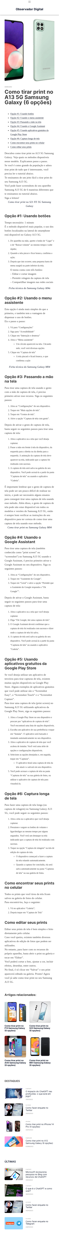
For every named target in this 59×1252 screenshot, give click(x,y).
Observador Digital (29, 9)
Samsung (8, 87)
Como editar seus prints (21, 147)
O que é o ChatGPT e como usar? (39, 1189)
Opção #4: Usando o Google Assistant (27, 126)
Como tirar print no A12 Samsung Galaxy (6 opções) (39, 1142)
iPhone (28, 1121)
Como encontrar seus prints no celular (27, 143)
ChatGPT (28, 1088)
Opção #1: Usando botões (22, 114)
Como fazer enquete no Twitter (37, 1109)
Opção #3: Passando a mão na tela (25, 122)
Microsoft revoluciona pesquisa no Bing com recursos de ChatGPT (36, 1174)
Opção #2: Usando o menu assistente (27, 118)
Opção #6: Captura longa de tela (25, 138)
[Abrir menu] (29, 1)
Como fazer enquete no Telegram (37, 1222)
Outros (28, 1105)
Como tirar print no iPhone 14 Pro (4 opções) (40, 1125)
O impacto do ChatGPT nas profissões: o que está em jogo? (39, 1093)
